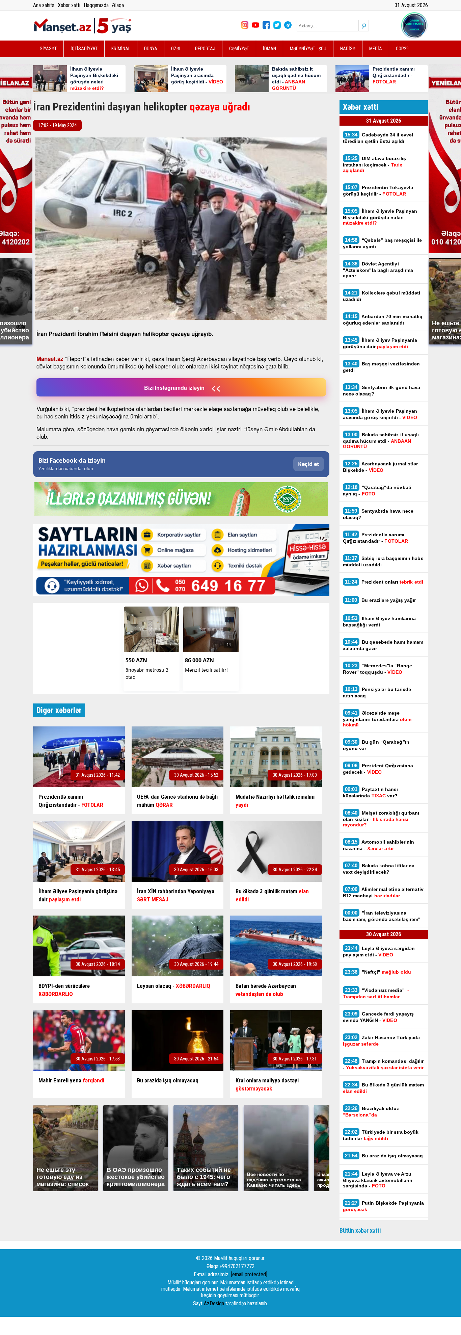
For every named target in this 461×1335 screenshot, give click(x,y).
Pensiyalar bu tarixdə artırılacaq (377, 692)
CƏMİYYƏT (239, 48)
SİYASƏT (48, 48)
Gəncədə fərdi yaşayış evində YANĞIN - (378, 1017)
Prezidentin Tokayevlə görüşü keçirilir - (378, 190)
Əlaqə (118, 5)
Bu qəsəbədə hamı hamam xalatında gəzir (383, 645)
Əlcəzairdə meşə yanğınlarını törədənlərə (377, 718)
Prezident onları (384, 582)
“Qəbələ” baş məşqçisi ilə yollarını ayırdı (382, 243)
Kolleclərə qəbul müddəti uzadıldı (382, 296)
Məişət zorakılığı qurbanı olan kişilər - (381, 818)
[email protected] (249, 1274)
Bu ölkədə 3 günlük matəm (383, 1088)
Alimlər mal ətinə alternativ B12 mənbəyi (383, 892)
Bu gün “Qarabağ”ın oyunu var (376, 745)
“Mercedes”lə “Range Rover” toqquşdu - (377, 669)
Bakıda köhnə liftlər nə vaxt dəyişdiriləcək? (379, 869)
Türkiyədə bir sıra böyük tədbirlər (381, 1135)
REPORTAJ (205, 48)
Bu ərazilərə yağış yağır (380, 600)
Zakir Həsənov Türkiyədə (381, 1040)
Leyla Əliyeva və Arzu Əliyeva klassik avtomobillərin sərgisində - (378, 1179)
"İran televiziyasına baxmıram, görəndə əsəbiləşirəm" (382, 916)
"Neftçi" (378, 972)
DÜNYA (150, 48)
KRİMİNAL (120, 48)
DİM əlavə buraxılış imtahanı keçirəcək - (374, 164)
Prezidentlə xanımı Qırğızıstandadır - (375, 538)
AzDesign (214, 1303)
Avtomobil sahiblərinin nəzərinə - (378, 845)
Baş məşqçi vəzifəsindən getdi (381, 367)
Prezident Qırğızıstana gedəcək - (378, 769)
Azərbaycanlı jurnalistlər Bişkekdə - (380, 467)
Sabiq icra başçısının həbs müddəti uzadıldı (383, 561)
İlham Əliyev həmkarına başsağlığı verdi (379, 621)
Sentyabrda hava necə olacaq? (378, 514)
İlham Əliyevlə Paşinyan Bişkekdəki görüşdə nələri (380, 217)
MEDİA (375, 48)
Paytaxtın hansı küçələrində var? (370, 792)
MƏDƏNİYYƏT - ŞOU (308, 48)
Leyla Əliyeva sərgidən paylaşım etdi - (379, 951)
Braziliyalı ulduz (371, 1111)
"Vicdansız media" (376, 993)
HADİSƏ (347, 48)
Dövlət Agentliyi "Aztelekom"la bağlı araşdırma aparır (378, 269)
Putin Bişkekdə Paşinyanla (383, 1206)
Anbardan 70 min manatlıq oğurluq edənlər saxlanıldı (383, 319)
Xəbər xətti (69, 5)
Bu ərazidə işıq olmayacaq (384, 1155)
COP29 (402, 48)
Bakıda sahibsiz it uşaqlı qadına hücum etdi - (381, 440)
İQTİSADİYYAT (84, 48)
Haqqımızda (96, 5)
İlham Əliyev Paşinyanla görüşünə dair (380, 343)
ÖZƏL (176, 48)
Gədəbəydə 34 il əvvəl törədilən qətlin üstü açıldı (378, 138)
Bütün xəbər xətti (360, 1230)
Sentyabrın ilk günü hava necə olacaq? (382, 390)
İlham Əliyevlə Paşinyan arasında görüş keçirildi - (380, 414)
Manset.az (49, 359)
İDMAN (269, 48)
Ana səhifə (43, 5)
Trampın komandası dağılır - (383, 1064)
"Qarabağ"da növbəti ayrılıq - (377, 490)
